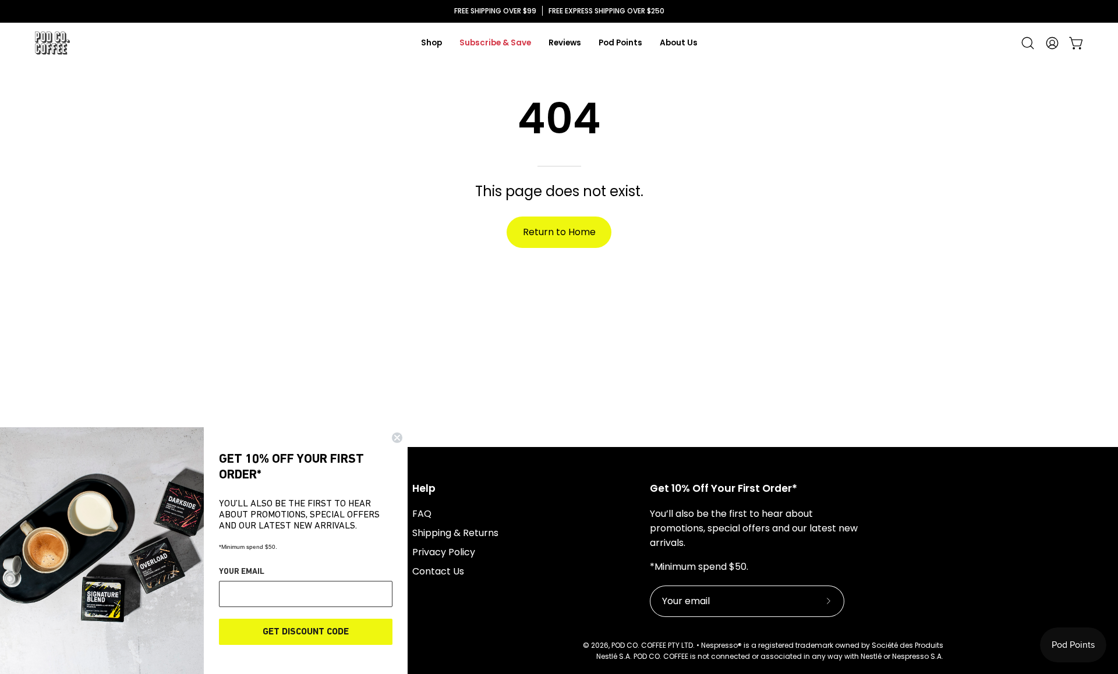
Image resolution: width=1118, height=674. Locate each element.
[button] (1028, 43)
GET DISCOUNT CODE (306, 632)
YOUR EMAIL (241, 571)
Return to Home (559, 232)
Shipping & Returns (455, 533)
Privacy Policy (443, 552)
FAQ (421, 513)
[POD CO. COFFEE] (52, 43)
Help (424, 488)
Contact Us (438, 571)
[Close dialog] (397, 438)
